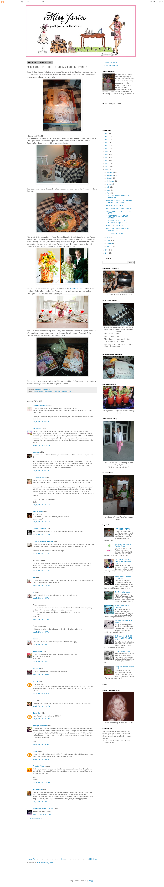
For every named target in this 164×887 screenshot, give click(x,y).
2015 (107, 155)
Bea (34, 639)
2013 (107, 161)
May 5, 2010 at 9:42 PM (41, 662)
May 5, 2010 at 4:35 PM (41, 598)
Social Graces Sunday (122, 651)
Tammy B (36, 668)
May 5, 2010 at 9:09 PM (41, 645)
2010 (107, 169)
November (110, 175)
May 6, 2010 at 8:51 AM (41, 744)
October (109, 178)
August (109, 184)
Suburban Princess (40, 405)
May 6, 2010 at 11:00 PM (41, 783)
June (108, 190)
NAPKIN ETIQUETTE (122, 529)
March (109, 240)
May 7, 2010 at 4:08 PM (41, 802)
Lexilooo (36, 452)
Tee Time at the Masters (123, 592)
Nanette (36, 681)
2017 (107, 149)
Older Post (92, 859)
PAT (34, 577)
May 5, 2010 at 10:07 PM (41, 706)
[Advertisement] (62, 839)
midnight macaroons (40, 726)
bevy (35, 700)
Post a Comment (36, 819)
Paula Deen (57, 391)
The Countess (38, 512)
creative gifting (48, 391)
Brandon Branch (38, 391)
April (108, 237)
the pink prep (37, 429)
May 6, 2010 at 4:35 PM (41, 759)
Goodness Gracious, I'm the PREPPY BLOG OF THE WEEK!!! (119, 201)
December (110, 172)
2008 (107, 253)
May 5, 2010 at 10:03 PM (41, 693)
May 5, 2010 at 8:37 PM (41, 632)
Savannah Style (66, 391)
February (110, 243)
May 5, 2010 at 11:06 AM (41, 505)
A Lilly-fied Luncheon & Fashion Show (123, 545)
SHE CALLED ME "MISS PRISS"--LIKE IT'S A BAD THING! (123, 638)
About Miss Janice (110, 63)
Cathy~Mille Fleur (39, 478)
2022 (107, 140)
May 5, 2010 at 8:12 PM (41, 619)
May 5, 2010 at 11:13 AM (41, 522)
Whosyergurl (37, 651)
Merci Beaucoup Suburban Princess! (119, 208)
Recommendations (111, 65)
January (110, 246)
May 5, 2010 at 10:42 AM (41, 422)
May (108, 193)
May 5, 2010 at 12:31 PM (41, 585)
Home (62, 859)
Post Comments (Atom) (45, 863)
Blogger (91, 881)
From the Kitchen (39, 766)
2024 (107, 134)
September (111, 181)
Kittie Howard (38, 789)
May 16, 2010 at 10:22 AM (42, 814)
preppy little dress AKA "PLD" (44, 809)
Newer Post (32, 859)
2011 (107, 166)
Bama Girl (36, 713)
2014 (107, 157)
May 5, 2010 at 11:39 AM (41, 534)
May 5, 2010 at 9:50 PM (41, 674)
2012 (107, 163)
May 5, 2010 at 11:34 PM (41, 719)
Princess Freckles (39, 529)
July (108, 187)
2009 (107, 250)
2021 (107, 143)
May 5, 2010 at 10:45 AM (41, 445)
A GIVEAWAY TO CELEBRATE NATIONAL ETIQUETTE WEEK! (118, 222)
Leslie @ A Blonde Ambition (43, 541)
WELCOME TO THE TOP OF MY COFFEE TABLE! (117, 229)
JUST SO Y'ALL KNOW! (114, 233)
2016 (107, 151)
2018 (107, 146)
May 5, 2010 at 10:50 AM (41, 471)
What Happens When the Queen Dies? (123, 577)
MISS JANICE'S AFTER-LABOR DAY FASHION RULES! (123, 561)
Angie (35, 751)
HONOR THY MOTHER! (114, 226)
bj (33, 592)
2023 (107, 137)
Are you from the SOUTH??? (116, 205)
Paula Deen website (77, 289)
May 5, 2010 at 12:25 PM (41, 570)
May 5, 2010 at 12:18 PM (41, 553)
